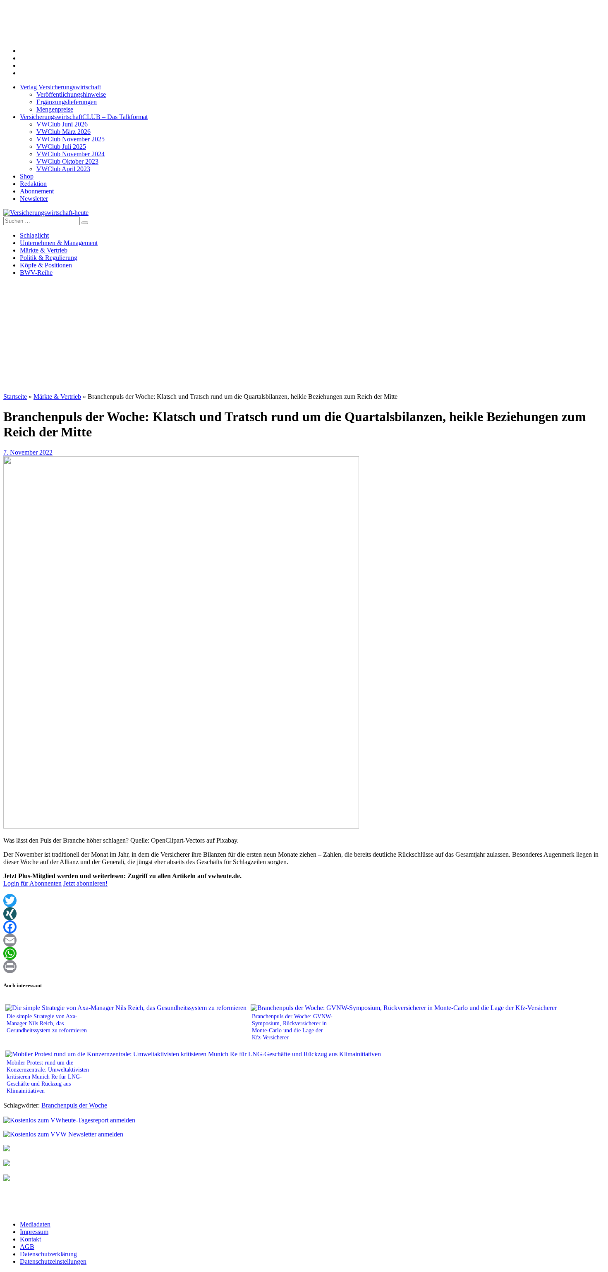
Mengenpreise (54, 109)
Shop (27, 176)
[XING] (304, 913)
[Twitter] (304, 900)
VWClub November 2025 (70, 139)
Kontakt (30, 1239)
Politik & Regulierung (48, 257)
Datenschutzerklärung (48, 1254)
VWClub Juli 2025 (61, 146)
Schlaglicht (34, 235)
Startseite (15, 396)
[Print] (304, 966)
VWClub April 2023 (63, 168)
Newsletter (34, 198)
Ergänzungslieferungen (66, 101)
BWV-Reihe (36, 272)
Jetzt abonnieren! (85, 883)
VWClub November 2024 (70, 153)
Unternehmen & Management (59, 242)
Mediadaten (35, 1224)
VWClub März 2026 (63, 131)
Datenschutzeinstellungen (53, 1261)
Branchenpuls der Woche (74, 1105)
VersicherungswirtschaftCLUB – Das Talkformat (84, 116)
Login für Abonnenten (32, 883)
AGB (27, 1246)
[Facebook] (304, 927)
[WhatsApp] (304, 953)
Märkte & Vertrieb (43, 250)
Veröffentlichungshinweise (71, 94)
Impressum (34, 1231)
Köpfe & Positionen (46, 265)
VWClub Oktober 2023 (67, 161)
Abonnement (37, 191)
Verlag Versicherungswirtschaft (60, 87)
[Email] (304, 940)
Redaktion (33, 183)
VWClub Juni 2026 (62, 124)
